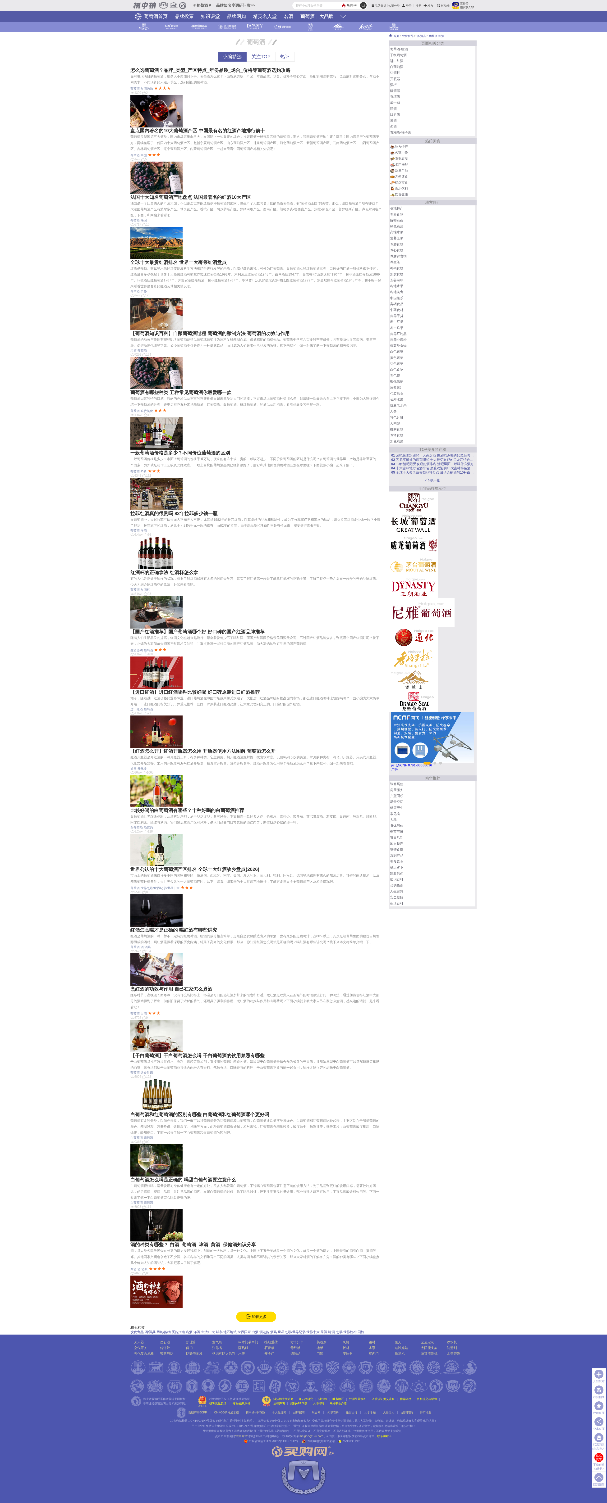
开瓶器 (142, 768)
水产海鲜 (401, 164)
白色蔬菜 (396, 351)
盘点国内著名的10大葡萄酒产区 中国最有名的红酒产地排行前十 (197, 130)
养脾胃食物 (398, 256)
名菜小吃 (401, 152)
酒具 (133, 768)
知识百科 (396, 879)
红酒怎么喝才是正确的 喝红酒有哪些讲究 (173, 930)
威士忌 (395, 102)
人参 (393, 411)
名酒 (288, 16)
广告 (394, 769)
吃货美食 (147, 411)
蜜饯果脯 (396, 381)
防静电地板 (194, 1353)
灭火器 (139, 1342)
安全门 (269, 1353)
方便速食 (401, 176)
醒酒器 (395, 91)
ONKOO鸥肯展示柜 (226, 1412)
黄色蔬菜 (396, 358)
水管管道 (453, 1353)
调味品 (295, 1353)
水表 (241, 1353)
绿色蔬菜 (396, 226)
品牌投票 (184, 16)
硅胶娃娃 (401, 1348)
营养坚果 (396, 238)
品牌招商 (299, 1412)
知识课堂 (210, 16)
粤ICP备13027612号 (285, 1441)
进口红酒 (136, 709)
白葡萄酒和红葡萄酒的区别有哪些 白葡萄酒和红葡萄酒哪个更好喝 (199, 1114)
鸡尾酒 (395, 115)
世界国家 (244, 1332)
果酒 (133, 350)
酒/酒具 (146, 947)
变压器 (348, 1353)
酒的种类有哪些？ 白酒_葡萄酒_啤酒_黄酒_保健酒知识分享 (193, 1244)
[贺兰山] (413, 679)
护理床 (191, 1342)
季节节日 (396, 831)
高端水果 (396, 232)
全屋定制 (427, 1342)
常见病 (395, 814)
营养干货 (396, 316)
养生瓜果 (396, 328)
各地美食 (396, 292)
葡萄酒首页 (155, 16)
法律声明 (279, 1403)
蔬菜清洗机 (429, 1353)
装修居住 (396, 784)
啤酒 (331, 1332)
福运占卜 (396, 867)
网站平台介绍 (338, 1403)
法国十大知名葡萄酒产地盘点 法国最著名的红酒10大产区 (190, 197)
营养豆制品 (398, 334)
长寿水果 (396, 399)
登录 (409, 5)
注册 (418, 5)
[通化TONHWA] (413, 637)
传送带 (165, 1348)
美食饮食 (396, 861)
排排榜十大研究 (283, 1399)
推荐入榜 (405, 1399)
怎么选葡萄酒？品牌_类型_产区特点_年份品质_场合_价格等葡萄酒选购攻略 (210, 70)
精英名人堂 (265, 16)
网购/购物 (163, 1332)
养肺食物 (396, 244)
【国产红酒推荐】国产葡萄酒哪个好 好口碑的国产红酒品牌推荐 (197, 631)
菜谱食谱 (396, 849)
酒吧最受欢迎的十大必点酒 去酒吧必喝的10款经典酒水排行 (432, 455)
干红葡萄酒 (398, 55)
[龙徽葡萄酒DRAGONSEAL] (413, 701)
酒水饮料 (401, 188)
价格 (144, 291)
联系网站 (384, 1436)
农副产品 (396, 855)
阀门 (189, 1348)
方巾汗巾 (297, 1342)
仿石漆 (165, 1342)
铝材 (372, 1342)
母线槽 (295, 1348)
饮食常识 (147, 1072)
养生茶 (395, 262)
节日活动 (396, 837)
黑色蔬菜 (396, 441)
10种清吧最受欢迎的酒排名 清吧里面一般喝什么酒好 (432, 464)
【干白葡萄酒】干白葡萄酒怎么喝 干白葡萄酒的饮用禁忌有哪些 (197, 1055)
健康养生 (396, 808)
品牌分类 (380, 5)
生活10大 (208, 1332)
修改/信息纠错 (241, 1403)
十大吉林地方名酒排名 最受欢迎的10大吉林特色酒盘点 (432, 468)
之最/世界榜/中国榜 (350, 1332)
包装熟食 (396, 393)
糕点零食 (401, 182)
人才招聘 (318, 1403)
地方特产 (401, 147)
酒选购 (148, 827)
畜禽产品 (401, 170)
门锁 (320, 1353)
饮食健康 (401, 194)
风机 (346, 1342)
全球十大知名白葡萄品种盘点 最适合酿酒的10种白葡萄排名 (432, 472)
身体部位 (396, 826)
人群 (393, 820)
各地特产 (396, 208)
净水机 (452, 1342)
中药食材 (396, 310)
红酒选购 (147, 89)
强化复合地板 (144, 1353)
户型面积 (396, 796)
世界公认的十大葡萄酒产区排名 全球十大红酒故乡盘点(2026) (194, 869)
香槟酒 (395, 97)
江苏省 (217, 1348)
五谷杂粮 (396, 280)
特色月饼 (396, 417)
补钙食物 (396, 268)
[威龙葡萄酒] (413, 544)
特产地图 (425, 1412)
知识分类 (394, 5)
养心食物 (396, 250)
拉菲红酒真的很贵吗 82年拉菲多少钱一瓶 (174, 513)
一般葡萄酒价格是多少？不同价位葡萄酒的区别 (180, 452)
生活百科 (396, 903)
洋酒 (144, 530)
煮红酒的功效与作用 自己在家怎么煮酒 (171, 988)
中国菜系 (396, 298)
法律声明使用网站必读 (321, 1441)
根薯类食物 (398, 346)
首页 (396, 36)
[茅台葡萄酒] (413, 566)
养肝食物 (396, 214)
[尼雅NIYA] (422, 612)
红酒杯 (145, 590)
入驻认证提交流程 (383, 1399)
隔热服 (243, 1348)
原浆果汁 (396, 387)
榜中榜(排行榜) (255, 1412)
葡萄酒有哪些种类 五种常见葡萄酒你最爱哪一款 (180, 392)
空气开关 (140, 1348)
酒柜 (393, 85)
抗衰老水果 (398, 405)
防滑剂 (452, 1348)
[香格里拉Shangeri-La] (413, 658)
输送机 (400, 1353)
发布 (430, 5)
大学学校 (370, 1412)
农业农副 (401, 158)
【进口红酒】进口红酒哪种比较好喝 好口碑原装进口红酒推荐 (195, 692)
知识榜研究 (306, 1399)
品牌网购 (236, 16)
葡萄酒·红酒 (436, 36)
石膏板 (269, 1348)
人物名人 (388, 1412)
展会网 (316, 1412)
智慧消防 (166, 1353)
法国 (144, 220)
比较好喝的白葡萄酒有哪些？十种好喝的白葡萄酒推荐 (187, 810)
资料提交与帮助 (427, 1399)
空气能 (217, 1342)
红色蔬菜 (396, 364)
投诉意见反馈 (217, 1403)
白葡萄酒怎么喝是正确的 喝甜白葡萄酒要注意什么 (183, 1179)
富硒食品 (396, 304)
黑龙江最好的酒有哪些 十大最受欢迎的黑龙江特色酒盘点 (432, 460)
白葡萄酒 (136, 827)
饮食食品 (137, 1332)
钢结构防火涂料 (223, 1353)
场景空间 (396, 802)
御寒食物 (396, 429)
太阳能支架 (429, 1348)
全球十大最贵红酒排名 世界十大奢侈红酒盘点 (178, 262)
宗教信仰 (396, 873)
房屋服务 (396, 790)
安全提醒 (396, 897)
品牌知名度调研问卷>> (235, 5)
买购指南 (178, 1332)
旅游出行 (351, 1412)
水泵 (372, 1348)
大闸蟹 (395, 423)
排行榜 (322, 1399)
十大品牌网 (279, 1412)
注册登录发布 (357, 1399)
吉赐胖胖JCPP (197, 1412)
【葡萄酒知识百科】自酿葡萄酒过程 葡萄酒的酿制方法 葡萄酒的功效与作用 (210, 333)
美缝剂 (321, 1342)
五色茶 (395, 375)
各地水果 (396, 286)
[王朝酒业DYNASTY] (413, 587)
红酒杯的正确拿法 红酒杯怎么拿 (164, 572)
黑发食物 (396, 274)
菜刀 (398, 1342)
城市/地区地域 (226, 1332)
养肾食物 (396, 435)
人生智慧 (396, 891)
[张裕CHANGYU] (413, 502)
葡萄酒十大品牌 (317, 16)
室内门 (374, 1353)
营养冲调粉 (398, 340)
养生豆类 (396, 322)
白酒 (144, 1013)
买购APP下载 (298, 1403)
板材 (346, 1348)
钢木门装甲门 (248, 1342)
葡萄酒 (135, 89)
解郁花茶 (396, 220)
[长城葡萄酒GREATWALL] (413, 523)
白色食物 (396, 369)
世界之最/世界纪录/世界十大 (160, 888)
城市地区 (338, 1399)
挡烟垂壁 (271, 1342)
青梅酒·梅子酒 (400, 132)
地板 (320, 1348)
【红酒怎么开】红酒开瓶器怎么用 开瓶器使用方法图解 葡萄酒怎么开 (203, 751)
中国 (144, 155)
